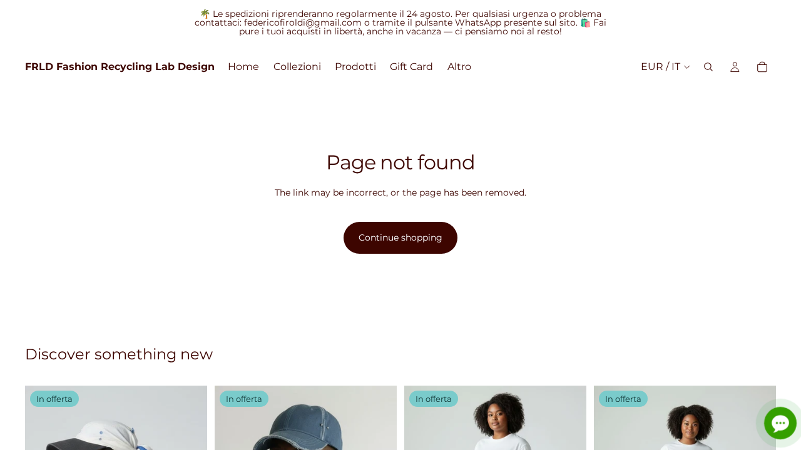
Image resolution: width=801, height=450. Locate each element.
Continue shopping (400, 237)
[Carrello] (762, 67)
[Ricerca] (708, 67)
